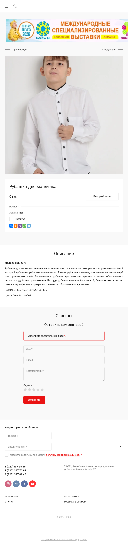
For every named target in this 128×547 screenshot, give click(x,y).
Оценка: (28, 385)
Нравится (20, 219)
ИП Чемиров (11, 496)
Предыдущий (19, 49)
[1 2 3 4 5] (64, 389)
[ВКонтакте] (11, 226)
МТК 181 (9, 502)
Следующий (109, 49)
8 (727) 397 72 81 (15, 470)
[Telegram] (29, 226)
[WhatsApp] (24, 226)
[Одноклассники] (15, 226)
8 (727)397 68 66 (15, 466)
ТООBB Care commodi (75, 502)
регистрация (71, 496)
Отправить (34, 399)
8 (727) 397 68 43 (15, 474)
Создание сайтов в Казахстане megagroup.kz (64, 539)
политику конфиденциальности (63, 454)
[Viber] (20, 226)
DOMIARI (14, 206)
